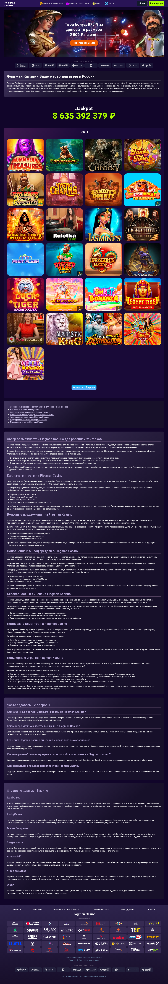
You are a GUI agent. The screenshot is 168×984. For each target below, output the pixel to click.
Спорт (99, 3)
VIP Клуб (150, 909)
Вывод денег (128, 909)
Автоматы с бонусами (84, 387)
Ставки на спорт (100, 909)
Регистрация (156, 3)
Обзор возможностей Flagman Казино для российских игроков (39, 407)
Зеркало (37, 909)
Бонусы (17, 909)
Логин (142, 3)
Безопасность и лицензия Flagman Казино (29, 417)
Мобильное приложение (66, 909)
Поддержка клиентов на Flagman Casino (28, 420)
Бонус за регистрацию (79, 3)
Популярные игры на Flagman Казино (27, 422)
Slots (111, 3)
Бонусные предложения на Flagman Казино (30, 412)
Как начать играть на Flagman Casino (27, 409)
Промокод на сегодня (53, 3)
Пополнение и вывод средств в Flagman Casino (32, 414)
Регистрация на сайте (84, 43)
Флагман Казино (9, 3)
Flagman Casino (84, 914)
